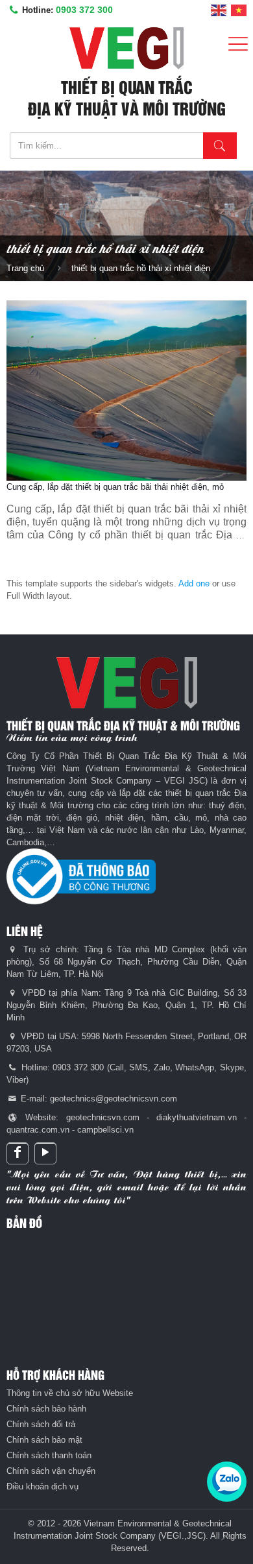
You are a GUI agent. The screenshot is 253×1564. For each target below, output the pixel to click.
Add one (194, 583)
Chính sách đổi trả (40, 1424)
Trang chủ (25, 268)
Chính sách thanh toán (48, 1455)
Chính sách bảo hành (46, 1409)
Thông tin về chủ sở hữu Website (69, 1393)
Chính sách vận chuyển (50, 1471)
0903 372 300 (84, 10)
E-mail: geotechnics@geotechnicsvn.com (97, 1098)
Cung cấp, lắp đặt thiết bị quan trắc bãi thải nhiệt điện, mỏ (115, 487)
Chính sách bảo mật (44, 1440)
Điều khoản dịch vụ (42, 1486)
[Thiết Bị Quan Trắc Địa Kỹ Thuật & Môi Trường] (126, 48)
